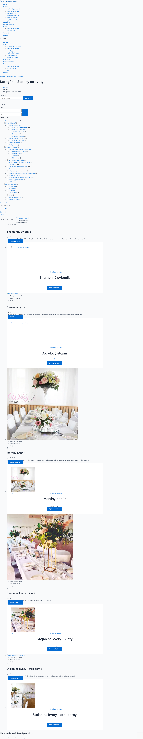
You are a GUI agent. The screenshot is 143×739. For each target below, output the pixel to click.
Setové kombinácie (15, 199)
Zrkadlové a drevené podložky (18, 166)
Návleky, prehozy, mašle (16, 160)
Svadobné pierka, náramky (17, 138)
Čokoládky (12, 190)
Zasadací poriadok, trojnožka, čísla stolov (22, 173)
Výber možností (15, 462)
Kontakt (5, 35)
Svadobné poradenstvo (14, 9)
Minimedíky (12, 186)
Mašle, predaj (13, 145)
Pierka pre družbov (18, 140)
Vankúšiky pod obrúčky (16, 180)
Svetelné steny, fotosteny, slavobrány (20, 149)
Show (3, 212)
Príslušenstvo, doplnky (12, 121)
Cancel (2, 214)
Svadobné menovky (18, 132)
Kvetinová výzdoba (13, 15)
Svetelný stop (13, 164)
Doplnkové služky (12, 20)
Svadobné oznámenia (18, 129)
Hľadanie (3, 95)
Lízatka (11, 195)
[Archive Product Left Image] (22, 218)
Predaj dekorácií (12, 31)
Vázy (10, 169)
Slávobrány (15, 158)
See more (3, 203)
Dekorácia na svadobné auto (18, 171)
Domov (5, 4)
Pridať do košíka (15, 241)
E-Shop (5, 26)
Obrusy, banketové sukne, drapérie (19, 162)
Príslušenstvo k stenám (19, 151)
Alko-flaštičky (13, 193)
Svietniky (11, 182)
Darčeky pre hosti (8, 24)
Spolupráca (6, 33)
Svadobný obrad (12, 17)
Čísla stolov (15, 134)
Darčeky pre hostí (12, 13)
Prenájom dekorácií (13, 11)
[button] (71, 39)
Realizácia (6, 22)
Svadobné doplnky (14, 142)
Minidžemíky (13, 188)
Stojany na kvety (14, 175)
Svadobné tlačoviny (15, 125)
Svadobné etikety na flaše (20, 127)
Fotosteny (15, 156)
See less (9, 203)
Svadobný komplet (18, 136)
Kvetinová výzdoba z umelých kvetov (20, 177)
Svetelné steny (16, 153)
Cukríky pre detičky (15, 197)
